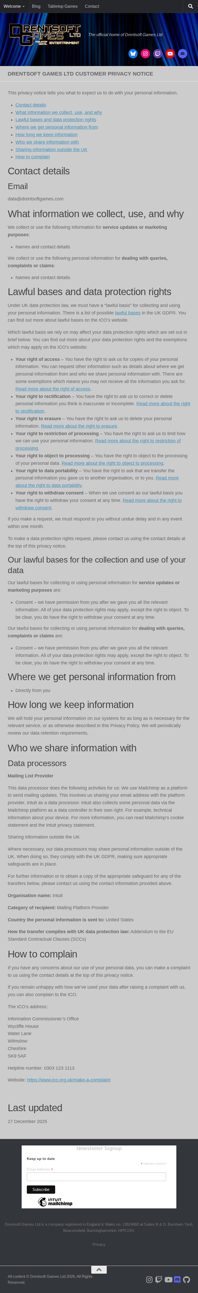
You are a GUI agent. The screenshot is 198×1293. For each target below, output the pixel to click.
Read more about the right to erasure (79, 426)
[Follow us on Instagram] (149, 1279)
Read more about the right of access (52, 389)
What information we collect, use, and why (58, 112)
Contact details (30, 105)
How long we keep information (46, 134)
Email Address (40, 1169)
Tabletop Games (63, 6)
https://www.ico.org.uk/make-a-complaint (68, 1080)
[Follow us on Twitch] (158, 1279)
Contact (92, 6)
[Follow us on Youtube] (168, 1279)
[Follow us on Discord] (177, 1279)
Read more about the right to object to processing (112, 463)
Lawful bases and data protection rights (55, 119)
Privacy (99, 1244)
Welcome (12, 6)
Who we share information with (47, 142)
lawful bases (128, 312)
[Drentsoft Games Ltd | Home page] (45, 34)
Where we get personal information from (56, 127)
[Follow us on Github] (186, 1279)
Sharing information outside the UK (51, 149)
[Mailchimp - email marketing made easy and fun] (55, 1206)
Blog (36, 6)
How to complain (32, 156)
